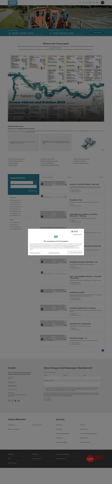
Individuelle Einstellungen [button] (54, 253)
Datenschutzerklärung (77, 234)
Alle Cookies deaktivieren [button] (35, 253)
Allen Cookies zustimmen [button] (76, 252)
